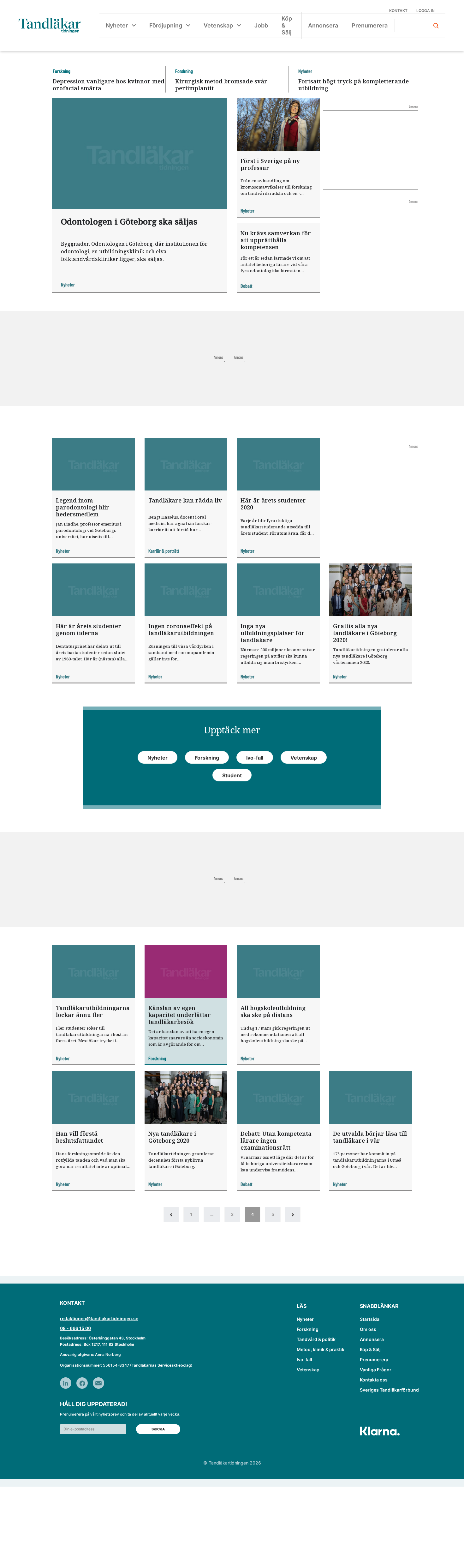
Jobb (261, 25)
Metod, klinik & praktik (320, 1349)
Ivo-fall (304, 1359)
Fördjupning (165, 25)
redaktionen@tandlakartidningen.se (99, 1318)
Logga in (425, 11)
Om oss (368, 1329)
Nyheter (117, 25)
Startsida (369, 1319)
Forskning (307, 1329)
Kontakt (398, 11)
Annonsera (323, 25)
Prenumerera (370, 25)
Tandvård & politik (316, 1339)
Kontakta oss (374, 1379)
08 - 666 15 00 (75, 1328)
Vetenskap (218, 25)
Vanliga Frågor (375, 1369)
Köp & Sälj (287, 25)
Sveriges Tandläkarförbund (389, 1390)
